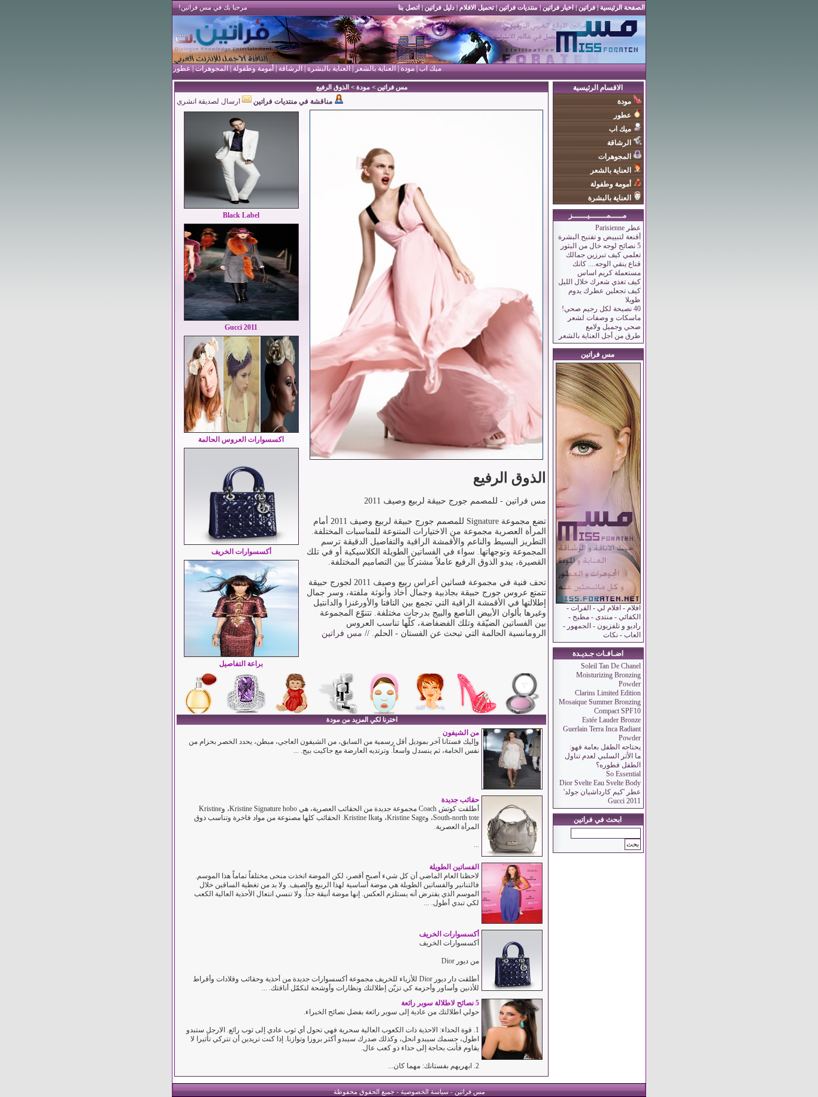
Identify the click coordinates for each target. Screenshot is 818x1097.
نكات (610, 635)
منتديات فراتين (518, 7)
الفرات (581, 608)
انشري (186, 101)
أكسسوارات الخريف (241, 551)
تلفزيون (608, 626)
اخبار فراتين (558, 7)
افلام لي (609, 608)
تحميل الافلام (476, 7)
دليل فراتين (439, 7)
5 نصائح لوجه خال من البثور (601, 246)
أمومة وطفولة (253, 68)
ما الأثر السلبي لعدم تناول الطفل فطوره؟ (603, 760)
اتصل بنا (409, 7)
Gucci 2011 (624, 801)
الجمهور (579, 626)
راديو (634, 626)
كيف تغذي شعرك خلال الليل (599, 282)
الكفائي (630, 617)
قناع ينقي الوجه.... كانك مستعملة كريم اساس (606, 268)
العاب (632, 635)
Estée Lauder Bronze (611, 720)
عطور (181, 68)
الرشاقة (290, 68)
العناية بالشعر (375, 68)
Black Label (241, 215)
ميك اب (430, 68)
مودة (407, 68)
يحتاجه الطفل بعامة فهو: (605, 747)
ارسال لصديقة (220, 101)
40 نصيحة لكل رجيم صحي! (601, 309)
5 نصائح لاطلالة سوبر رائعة (440, 1003)
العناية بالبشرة (328, 68)
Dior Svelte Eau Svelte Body (600, 783)
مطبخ (580, 617)
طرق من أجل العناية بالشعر (600, 335)
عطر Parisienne (618, 228)
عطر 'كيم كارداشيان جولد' (602, 792)
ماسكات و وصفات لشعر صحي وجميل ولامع (604, 322)
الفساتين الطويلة (454, 867)
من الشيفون (461, 732)
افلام (633, 608)
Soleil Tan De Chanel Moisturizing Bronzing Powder (608, 675)
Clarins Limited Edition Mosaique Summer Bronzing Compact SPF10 (600, 702)
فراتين (586, 7)
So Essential (623, 774)
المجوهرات (210, 68)
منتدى (604, 617)
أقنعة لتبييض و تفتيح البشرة (599, 237)
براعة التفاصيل (241, 663)
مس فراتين (392, 87)
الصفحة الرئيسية (622, 7)
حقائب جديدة (460, 799)
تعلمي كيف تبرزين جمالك (603, 255)
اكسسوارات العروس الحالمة (241, 439)
